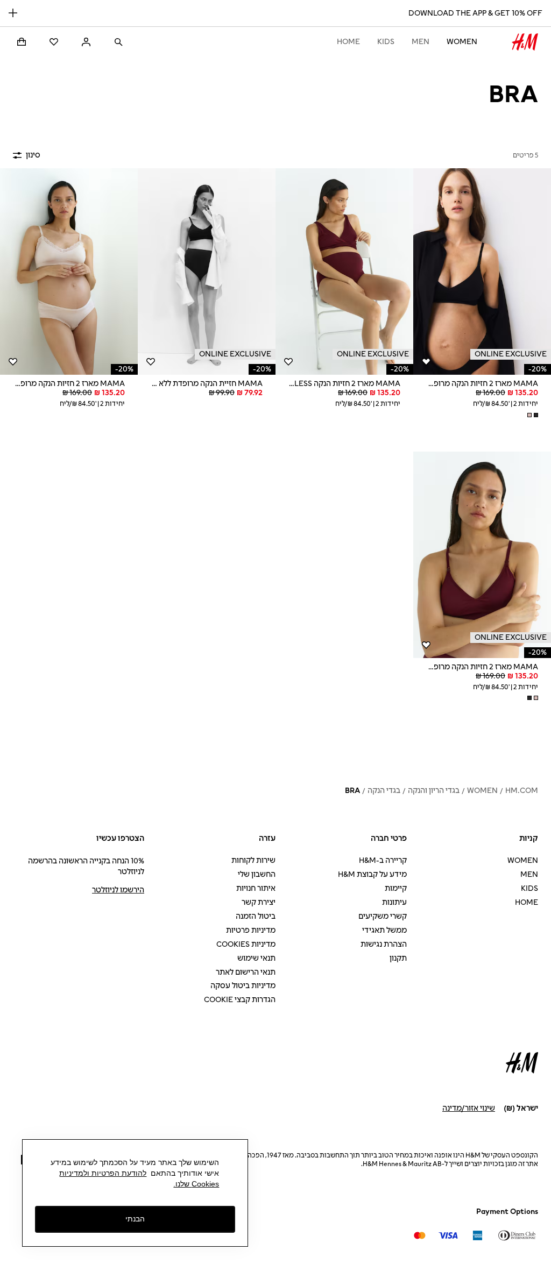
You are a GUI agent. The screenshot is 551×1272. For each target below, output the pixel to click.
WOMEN (462, 41)
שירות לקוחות (253, 860)
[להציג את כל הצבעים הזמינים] (531, 415)
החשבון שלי (257, 874)
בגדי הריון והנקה (434, 790)
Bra (352, 790)
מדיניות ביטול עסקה (243, 985)
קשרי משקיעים (382, 916)
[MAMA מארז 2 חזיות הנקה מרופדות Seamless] (482, 271)
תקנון (398, 958)
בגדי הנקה (384, 790)
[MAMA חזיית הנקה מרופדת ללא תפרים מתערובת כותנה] (207, 271)
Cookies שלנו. (196, 1184)
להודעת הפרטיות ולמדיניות (102, 1173)
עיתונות (394, 902)
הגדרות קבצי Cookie (240, 999)
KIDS (385, 41)
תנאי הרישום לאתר (246, 972)
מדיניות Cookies (246, 944)
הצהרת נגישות (384, 944)
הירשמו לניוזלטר (118, 890)
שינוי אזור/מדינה (468, 1108)
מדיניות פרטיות (251, 930)
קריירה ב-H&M (383, 860)
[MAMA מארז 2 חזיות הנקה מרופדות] (69, 271)
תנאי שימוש (256, 958)
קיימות (396, 888)
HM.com (521, 790)
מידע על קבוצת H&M (372, 874)
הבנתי (135, 1218)
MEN (420, 41)
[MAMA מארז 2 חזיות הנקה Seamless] (344, 271)
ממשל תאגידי (384, 930)
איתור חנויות (256, 888)
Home (348, 41)
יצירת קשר (259, 902)
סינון (33, 155)
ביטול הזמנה (256, 916)
